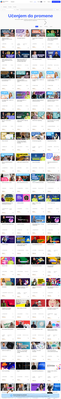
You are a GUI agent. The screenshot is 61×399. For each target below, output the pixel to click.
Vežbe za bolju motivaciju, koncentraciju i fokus (22, 245)
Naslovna (31, 1)
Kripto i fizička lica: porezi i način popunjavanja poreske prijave (7, 60)
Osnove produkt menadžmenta (50, 266)
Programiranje (26, 376)
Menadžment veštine (40, 188)
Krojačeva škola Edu (21, 250)
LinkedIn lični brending (51, 140)
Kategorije (12, 1)
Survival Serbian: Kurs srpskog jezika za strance (53, 121)
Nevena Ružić (20, 208)
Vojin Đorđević (20, 376)
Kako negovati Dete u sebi (37, 329)
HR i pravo (27, 208)
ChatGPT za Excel (20, 224)
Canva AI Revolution (36, 162)
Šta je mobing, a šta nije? (22, 308)
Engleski (27, 85)
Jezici (58, 126)
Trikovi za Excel (5, 140)
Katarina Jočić (5, 146)
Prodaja (27, 356)
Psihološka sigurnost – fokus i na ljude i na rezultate (22, 287)
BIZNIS (45, 1)
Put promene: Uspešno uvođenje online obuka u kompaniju (21, 141)
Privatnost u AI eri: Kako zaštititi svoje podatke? (6, 309)
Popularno (41, 26)
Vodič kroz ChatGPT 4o (6, 350)
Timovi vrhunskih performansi (38, 182)
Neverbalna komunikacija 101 (37, 370)
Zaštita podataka (20, 202)
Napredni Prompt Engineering (7, 224)
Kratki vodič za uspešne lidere (23, 162)
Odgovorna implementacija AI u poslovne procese (38, 101)
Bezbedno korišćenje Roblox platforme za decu (52, 101)
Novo (36, 26)
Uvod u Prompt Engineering (52, 224)
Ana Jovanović (20, 146)
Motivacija (27, 146)
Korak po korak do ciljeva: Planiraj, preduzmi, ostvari (52, 330)
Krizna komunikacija (51, 182)
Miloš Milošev (20, 105)
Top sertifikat (46, 26)
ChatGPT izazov (5, 244)
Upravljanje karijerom (21, 38)
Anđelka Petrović (20, 188)
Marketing (42, 208)
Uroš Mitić (34, 250)
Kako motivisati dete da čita (22, 182)
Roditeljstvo (26, 188)
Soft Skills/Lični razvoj (25, 44)
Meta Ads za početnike (51, 59)
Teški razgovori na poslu (37, 59)
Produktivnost (11, 188)
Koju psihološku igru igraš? (37, 244)
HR (58, 188)
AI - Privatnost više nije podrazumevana (6, 80)
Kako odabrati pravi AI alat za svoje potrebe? (53, 287)
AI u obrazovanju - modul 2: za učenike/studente (53, 80)
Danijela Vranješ (35, 85)
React (18, 370)
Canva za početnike (5, 370)
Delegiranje (4, 286)
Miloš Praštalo (50, 43)
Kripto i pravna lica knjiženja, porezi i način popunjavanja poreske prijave (52, 39)
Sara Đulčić (4, 188)
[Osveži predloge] (1, 7)
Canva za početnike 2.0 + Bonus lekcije (22, 101)
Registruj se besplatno (56, 1)
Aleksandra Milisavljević (51, 126)
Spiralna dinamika (50, 244)
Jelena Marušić (5, 292)
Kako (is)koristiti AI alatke (37, 265)
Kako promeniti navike (21, 329)
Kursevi (35, 1)
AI (58, 85)
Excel (12, 146)
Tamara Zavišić (5, 85)
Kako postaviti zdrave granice (7, 329)
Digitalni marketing (56, 146)
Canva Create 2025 (51, 202)
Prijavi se (49, 1)
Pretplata (39, 1)
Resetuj (57, 9)
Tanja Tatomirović (51, 188)
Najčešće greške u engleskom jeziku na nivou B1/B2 (7, 39)
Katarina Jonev (50, 105)
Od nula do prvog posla (36, 140)
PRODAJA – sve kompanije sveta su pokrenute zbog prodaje (22, 351)
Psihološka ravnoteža (10, 209)
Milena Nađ (4, 43)
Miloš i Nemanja (20, 271)
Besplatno (51, 26)
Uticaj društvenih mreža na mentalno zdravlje (37, 309)
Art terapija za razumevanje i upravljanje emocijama (52, 309)
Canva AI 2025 (4, 265)
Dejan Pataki (50, 146)
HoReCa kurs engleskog (37, 120)
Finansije (12, 126)
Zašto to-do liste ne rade (7, 182)
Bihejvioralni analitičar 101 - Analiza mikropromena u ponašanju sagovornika (22, 60)
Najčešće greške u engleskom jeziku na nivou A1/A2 (22, 80)
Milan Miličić (20, 356)
